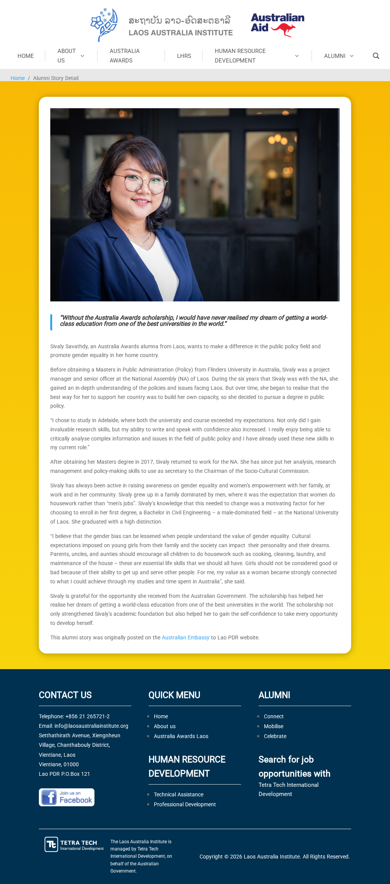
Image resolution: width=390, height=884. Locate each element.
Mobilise (273, 726)
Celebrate (275, 736)
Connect (274, 716)
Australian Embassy (185, 637)
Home (18, 78)
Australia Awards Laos (181, 736)
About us (165, 726)
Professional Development (185, 804)
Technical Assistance (178, 794)
